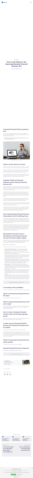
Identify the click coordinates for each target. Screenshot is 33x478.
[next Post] (9, 450)
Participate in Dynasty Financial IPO (16, 282)
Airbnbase (16, 68)
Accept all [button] (13, 474)
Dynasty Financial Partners (13, 133)
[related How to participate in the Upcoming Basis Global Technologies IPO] (16, 439)
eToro (14, 319)
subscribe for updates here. (9, 308)
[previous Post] (23, 450)
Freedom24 (24, 318)
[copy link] (10, 374)
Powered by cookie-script (16, 477)
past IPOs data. (27, 289)
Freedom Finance (12, 226)
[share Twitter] (4, 374)
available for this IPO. (12, 244)
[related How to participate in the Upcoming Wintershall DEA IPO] (6, 439)
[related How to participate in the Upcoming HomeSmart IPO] (27, 439)
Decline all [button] (19, 474)
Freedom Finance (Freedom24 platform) (15, 241)
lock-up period (23, 270)
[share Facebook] (7, 374)
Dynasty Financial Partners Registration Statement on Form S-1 (12, 350)
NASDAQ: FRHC (17, 226)
